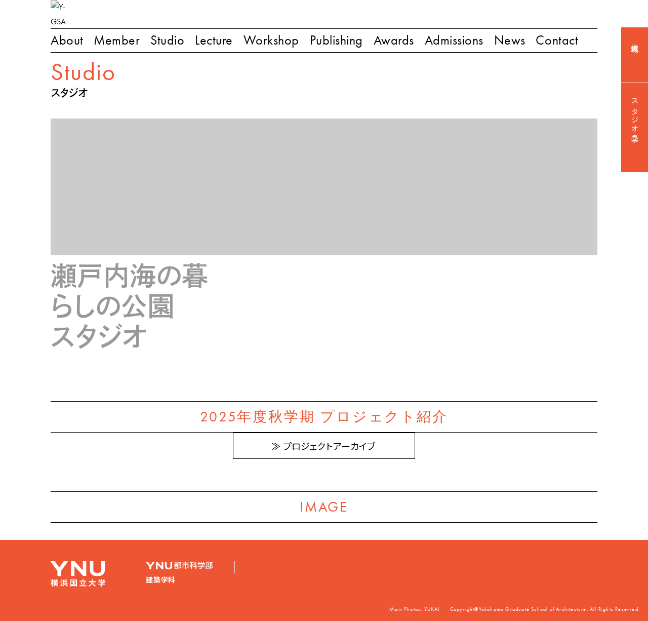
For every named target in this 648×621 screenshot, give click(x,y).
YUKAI (432, 609)
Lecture (214, 40)
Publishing (336, 40)
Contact (557, 40)
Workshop (271, 40)
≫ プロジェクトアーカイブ (323, 446)
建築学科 (161, 580)
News (509, 40)
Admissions (454, 40)
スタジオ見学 (635, 112)
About (67, 40)
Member (117, 40)
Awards (394, 40)
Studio (167, 40)
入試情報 (635, 40)
